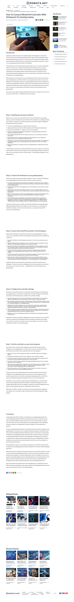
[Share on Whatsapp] (42, 20)
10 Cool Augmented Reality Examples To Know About (63, 17)
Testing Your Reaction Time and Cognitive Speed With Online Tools (60, 54)
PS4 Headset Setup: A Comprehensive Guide (44, 525)
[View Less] (48, 20)
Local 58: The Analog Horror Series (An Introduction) (63, 39)
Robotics (24, 5)
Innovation (32, 7)
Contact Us (48, 593)
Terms (55, 593)
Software (24, 7)
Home (9, 5)
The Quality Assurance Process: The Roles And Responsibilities (60, 56)
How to (45, 5)
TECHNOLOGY (10, 24)
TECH (18, 5)
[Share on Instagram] (11, 473)
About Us (24, 592)
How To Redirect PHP (62, 34)
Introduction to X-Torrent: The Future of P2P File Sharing (63, 28)
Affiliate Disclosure (34, 594)
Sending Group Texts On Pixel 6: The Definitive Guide (63, 23)
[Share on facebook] (36, 20)
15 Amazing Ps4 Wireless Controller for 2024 (44, 508)
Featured (41, 7)
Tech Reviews (53, 5)
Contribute (34, 593)
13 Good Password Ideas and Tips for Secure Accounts (60, 61)
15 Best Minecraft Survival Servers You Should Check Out (60, 63)
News (47, 7)
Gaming (38, 5)
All (53, 7)
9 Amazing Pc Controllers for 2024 (21, 508)
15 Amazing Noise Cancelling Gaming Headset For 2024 (33, 508)
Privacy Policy (25, 594)
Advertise (41, 593)
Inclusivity (48, 592)
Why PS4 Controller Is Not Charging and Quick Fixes (11, 525)
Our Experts (31, 592)
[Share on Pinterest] (40, 20)
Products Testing (25, 593)
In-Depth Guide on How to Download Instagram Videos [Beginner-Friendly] (60, 59)
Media (9, 7)
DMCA (42, 594)
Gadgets (62, 5)
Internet (16, 7)
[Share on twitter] (38, 20)
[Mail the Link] (46, 20)
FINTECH (31, 5)
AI (13, 5)
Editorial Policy (40, 592)
